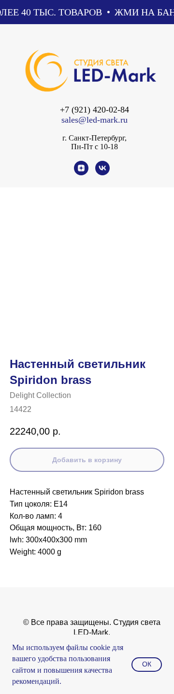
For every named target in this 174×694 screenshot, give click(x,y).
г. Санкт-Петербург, (94, 138)
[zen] (81, 173)
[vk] (102, 173)
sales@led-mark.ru (94, 120)
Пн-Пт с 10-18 (94, 146)
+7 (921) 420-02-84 (94, 109)
